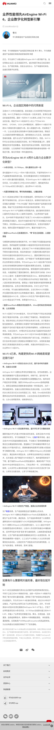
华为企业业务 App (15, 698)
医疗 (36, 437)
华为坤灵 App (13, 703)
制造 (8, 511)
